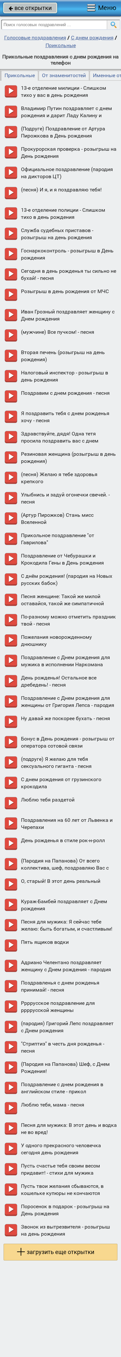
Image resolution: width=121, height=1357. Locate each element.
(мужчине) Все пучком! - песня (57, 332)
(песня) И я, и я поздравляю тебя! (61, 190)
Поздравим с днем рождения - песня (65, 393)
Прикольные (60, 45)
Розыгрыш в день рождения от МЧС (65, 291)
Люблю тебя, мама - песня (52, 1105)
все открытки (30, 8)
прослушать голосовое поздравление (11, 91)
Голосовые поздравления (35, 38)
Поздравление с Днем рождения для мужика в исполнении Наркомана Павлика (65, 664)
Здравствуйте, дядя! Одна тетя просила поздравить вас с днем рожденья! (59, 441)
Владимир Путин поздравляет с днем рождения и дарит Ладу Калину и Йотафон (66, 115)
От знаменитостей (64, 75)
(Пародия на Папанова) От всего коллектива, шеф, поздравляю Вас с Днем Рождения (65, 868)
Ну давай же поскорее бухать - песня (65, 718)
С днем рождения (92, 38)
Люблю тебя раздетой (48, 800)
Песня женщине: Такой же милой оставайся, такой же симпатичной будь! (62, 603)
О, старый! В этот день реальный (60, 881)
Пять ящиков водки (45, 942)
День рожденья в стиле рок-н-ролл (63, 840)
